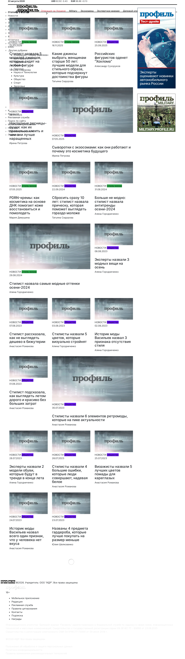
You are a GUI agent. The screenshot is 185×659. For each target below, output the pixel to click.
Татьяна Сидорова (20, 69)
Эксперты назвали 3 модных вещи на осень (112, 263)
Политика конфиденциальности (24, 649)
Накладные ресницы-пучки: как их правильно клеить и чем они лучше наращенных (28, 131)
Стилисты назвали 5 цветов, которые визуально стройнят (69, 338)
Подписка (17, 615)
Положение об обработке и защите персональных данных (39, 646)
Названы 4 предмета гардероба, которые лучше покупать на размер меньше (70, 534)
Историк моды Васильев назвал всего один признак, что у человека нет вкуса (26, 536)
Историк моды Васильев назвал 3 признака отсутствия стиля (113, 339)
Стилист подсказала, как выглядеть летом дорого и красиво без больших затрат (27, 398)
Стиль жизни (29, 41)
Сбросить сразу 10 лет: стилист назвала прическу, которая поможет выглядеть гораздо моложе (70, 205)
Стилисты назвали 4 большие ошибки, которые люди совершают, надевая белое (70, 474)
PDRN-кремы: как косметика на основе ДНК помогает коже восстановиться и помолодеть (27, 205)
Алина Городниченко (107, 213)
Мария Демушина (19, 217)
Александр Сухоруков (107, 66)
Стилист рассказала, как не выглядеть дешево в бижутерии (27, 338)
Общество (113, 41)
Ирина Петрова (18, 143)
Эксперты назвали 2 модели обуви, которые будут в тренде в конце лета (26, 472)
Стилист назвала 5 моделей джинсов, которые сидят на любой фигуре (25, 59)
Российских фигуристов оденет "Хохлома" (111, 57)
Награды (17, 619)
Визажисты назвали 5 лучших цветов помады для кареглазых (113, 472)
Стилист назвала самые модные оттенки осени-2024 (44, 285)
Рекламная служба (22, 605)
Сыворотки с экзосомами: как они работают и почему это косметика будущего (91, 149)
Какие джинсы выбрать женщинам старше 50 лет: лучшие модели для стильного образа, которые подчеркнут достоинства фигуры (70, 65)
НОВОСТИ (15, 41)
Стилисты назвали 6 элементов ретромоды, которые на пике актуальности (90, 418)
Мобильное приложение (25, 598)
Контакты (17, 612)
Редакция (17, 601)
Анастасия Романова (21, 346)
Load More (71, 561)
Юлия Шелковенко (62, 544)
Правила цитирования (24, 608)
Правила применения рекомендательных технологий (36, 653)
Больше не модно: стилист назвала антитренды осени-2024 (110, 203)
